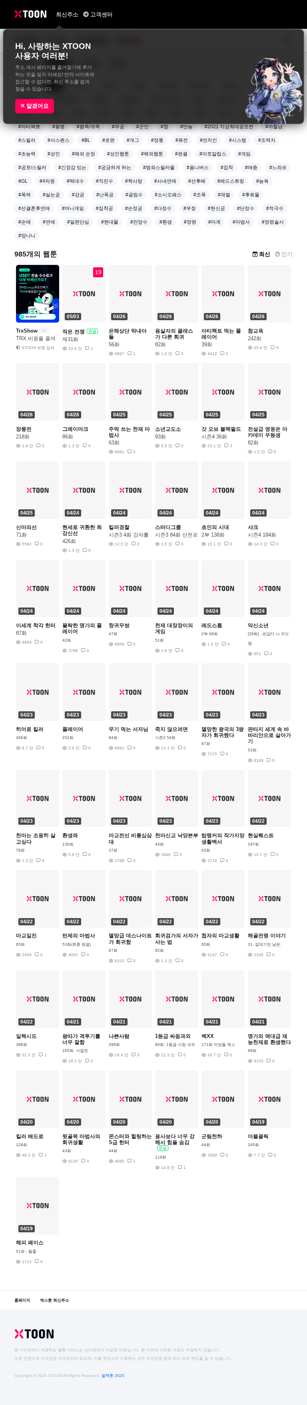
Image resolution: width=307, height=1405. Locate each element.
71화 (21, 535)
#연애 (49, 222)
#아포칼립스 (212, 154)
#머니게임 (73, 208)
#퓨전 (181, 140)
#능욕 (262, 181)
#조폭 (199, 195)
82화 (160, 344)
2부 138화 (213, 535)
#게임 (244, 154)
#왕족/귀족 (88, 126)
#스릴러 (27, 140)
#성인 (54, 154)
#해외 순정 (83, 154)
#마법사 (241, 222)
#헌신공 (216, 208)
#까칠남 (274, 126)
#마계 (214, 222)
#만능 (186, 126)
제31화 (70, 339)
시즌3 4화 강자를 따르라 (129, 535)
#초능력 (27, 154)
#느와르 (278, 167)
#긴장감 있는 (72, 167)
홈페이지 (22, 1300)
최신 (264, 254)
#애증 (251, 167)
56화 (114, 344)
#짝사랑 (133, 181)
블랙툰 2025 (113, 1375)
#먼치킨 (208, 140)
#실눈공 (51, 195)
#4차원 (47, 181)
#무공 (118, 126)
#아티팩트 (29, 126)
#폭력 (24, 195)
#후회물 (250, 195)
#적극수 (274, 208)
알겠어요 (37, 106)
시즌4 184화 (262, 535)
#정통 (157, 140)
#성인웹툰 (118, 154)
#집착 (227, 167)
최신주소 (68, 14)
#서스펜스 (59, 140)
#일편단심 (78, 222)
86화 (67, 437)
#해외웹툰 (152, 154)
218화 (23, 437)
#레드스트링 (230, 181)
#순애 (24, 222)
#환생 (165, 222)
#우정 (189, 208)
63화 (114, 443)
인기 (287, 254)
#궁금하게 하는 (114, 167)
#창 (164, 126)
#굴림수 (134, 195)
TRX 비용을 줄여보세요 (36, 338)
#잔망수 (139, 222)
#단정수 (245, 208)
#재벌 (224, 195)
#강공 (78, 195)
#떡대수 (75, 181)
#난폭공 (105, 195)
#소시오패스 (168, 195)
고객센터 (101, 14)
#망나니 (27, 235)
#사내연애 (165, 181)
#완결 (181, 154)
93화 (160, 437)
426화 (69, 541)
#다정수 (162, 208)
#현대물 (109, 222)
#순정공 (133, 208)
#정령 (190, 222)
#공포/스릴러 (32, 167)
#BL (86, 140)
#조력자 (266, 140)
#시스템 (237, 140)
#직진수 (104, 181)
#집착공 (104, 208)
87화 (21, 633)
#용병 (58, 126)
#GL (23, 181)
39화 (206, 344)
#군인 (142, 126)
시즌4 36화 (214, 437)
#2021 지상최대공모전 (229, 126)
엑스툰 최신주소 (54, 1300)
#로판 (108, 140)
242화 (254, 338)
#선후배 (196, 181)
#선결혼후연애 (34, 208)
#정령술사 (273, 222)
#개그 (133, 140)
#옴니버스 (198, 167)
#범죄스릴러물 (159, 167)
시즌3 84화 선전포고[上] (176, 535)
